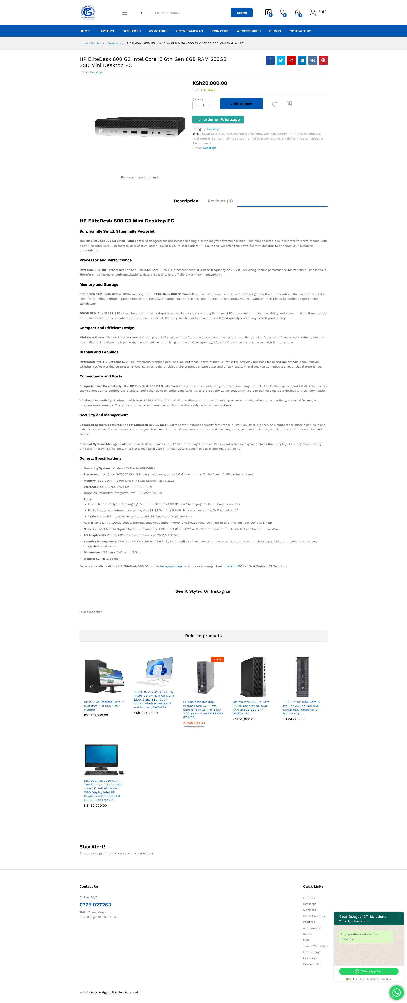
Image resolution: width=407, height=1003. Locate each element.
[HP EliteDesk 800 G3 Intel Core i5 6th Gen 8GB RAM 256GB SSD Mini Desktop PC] (270, 60)
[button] (289, 103)
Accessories (311, 928)
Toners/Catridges (315, 946)
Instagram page (171, 566)
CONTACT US (300, 31)
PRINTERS (220, 31)
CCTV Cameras (314, 916)
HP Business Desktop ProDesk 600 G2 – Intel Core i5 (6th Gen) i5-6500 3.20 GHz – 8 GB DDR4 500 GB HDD (203, 709)
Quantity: (198, 99)
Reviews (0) (220, 201)
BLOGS (275, 31)
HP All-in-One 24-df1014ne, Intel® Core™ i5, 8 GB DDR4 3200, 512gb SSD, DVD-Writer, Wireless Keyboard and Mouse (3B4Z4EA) (154, 699)
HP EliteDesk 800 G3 (305, 133)
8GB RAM (225, 133)
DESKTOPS (132, 31)
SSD (306, 940)
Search (242, 12)
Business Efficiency (248, 133)
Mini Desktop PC (237, 138)
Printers (309, 922)
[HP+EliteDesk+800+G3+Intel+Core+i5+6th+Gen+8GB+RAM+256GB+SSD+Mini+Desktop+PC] (281, 60)
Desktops (96, 72)
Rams (307, 934)
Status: (197, 90)
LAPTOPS (106, 31)
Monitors (309, 909)
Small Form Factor (295, 138)
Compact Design (276, 133)
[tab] (186, 203)
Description (186, 201)
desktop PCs (235, 566)
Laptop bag (311, 952)
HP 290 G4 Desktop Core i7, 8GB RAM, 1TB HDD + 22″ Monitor (104, 705)
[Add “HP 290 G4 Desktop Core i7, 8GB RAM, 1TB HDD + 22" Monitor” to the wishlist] (108, 692)
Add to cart (241, 103)
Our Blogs (310, 958)
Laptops (309, 898)
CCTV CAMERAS (189, 31)
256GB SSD (209, 133)
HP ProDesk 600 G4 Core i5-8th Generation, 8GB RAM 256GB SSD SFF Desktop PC (251, 707)
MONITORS (158, 31)
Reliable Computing (265, 138)
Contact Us (311, 964)
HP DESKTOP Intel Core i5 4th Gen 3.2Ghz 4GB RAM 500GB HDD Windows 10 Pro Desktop (301, 707)
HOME (84, 31)
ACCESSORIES (249, 31)
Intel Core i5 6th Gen (207, 138)
